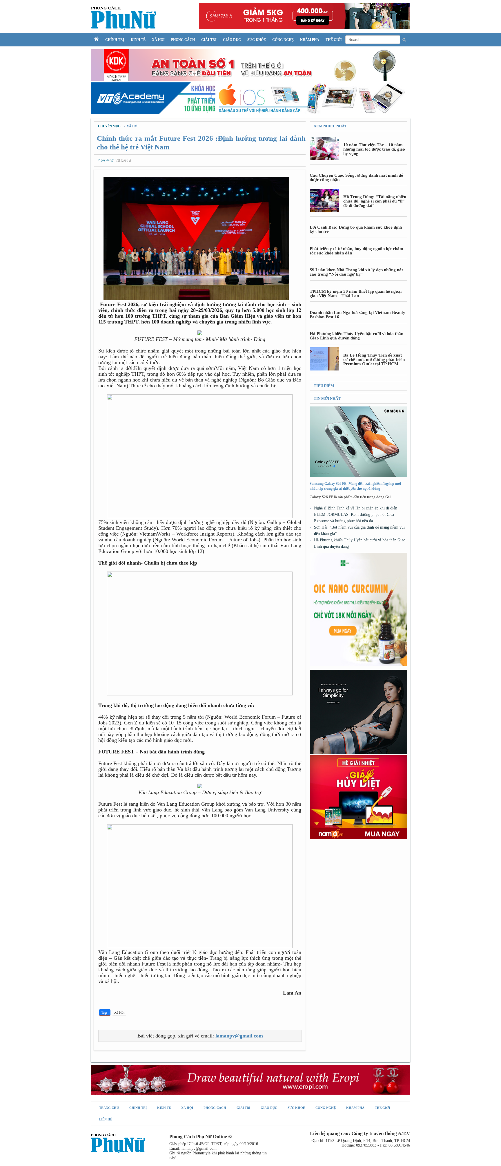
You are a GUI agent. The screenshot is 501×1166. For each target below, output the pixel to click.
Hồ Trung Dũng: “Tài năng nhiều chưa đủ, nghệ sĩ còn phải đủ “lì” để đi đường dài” (374, 201)
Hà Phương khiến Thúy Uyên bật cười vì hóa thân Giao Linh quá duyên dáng (356, 335)
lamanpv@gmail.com (239, 1036)
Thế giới (334, 40)
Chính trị (114, 40)
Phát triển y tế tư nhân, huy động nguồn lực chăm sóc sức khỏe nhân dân (356, 250)
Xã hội (158, 40)
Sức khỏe (256, 40)
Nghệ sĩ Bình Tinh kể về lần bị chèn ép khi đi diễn (355, 508)
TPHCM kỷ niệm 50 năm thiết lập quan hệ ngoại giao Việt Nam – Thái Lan (356, 293)
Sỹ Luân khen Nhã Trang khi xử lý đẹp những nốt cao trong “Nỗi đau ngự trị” (356, 271)
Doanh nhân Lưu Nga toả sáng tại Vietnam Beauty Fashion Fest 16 (357, 314)
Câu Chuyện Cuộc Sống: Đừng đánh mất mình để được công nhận (356, 177)
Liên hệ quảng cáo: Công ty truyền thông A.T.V (360, 1133)
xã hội (133, 126)
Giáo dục (232, 40)
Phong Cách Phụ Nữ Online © (200, 1136)
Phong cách (183, 40)
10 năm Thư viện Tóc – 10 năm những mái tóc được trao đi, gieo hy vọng (374, 149)
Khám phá (309, 40)
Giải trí (209, 40)
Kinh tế (138, 40)
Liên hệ (105, 1119)
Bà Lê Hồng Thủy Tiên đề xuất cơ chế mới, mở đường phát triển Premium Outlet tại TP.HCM (374, 359)
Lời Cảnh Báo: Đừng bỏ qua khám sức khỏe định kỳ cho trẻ (356, 229)
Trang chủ (109, 1107)
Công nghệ (283, 40)
